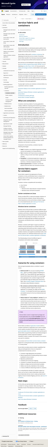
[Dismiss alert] (45, 3)
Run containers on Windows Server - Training (28, 421)
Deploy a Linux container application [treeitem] (9, 52)
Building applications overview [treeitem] (8, 87)
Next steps (21, 41)
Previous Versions (11, 444)
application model (35, 325)
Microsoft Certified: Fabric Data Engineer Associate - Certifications (32, 426)
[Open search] (42, 11)
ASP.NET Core (41, 64)
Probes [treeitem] (7, 97)
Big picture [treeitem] (6, 73)
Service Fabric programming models (28, 64)
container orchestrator (37, 54)
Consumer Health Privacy (38, 444)
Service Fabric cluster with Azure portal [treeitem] (9, 38)
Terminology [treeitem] (6, 82)
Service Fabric (28, 18)
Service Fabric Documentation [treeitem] (8, 23)
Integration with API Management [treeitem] (8, 120)
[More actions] (46, 19)
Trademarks (10, 446)
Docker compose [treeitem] (9, 95)
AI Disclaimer (4, 444)
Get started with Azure (41, 14)
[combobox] (9, 20)
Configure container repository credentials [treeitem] (8, 129)
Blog (18, 444)
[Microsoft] (2, 11)
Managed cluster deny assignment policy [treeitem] (8, 133)
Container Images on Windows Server (35, 281)
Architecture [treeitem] (6, 77)
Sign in (45, 11)
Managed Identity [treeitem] (7, 126)
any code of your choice (28, 66)
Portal (32, 14)
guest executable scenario (24, 331)
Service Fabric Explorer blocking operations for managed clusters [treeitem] (8, 137)
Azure (23, 18)
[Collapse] (15, 18)
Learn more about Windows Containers (27, 399)
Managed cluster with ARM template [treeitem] (9, 34)
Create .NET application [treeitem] (8, 49)
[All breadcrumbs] (19, 19)
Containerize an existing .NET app (26, 95)
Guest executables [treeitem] (8, 108)
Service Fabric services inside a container (35, 341)
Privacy (28, 444)
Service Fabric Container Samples (26, 97)
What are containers (23, 36)
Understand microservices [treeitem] (9, 70)
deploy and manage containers (25, 68)
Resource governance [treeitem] (9, 110)
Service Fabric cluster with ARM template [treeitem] (9, 46)
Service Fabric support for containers (27, 38)
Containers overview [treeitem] (10, 93)
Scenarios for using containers (25, 39)
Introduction (21, 34)
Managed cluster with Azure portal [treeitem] (9, 30)
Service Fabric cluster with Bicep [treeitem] (9, 42)
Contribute (23, 444)
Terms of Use (3, 446)
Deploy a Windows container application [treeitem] (9, 56)
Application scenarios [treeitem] (8, 75)
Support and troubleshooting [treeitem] (8, 148)
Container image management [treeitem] (9, 100)
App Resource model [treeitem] (8, 123)
